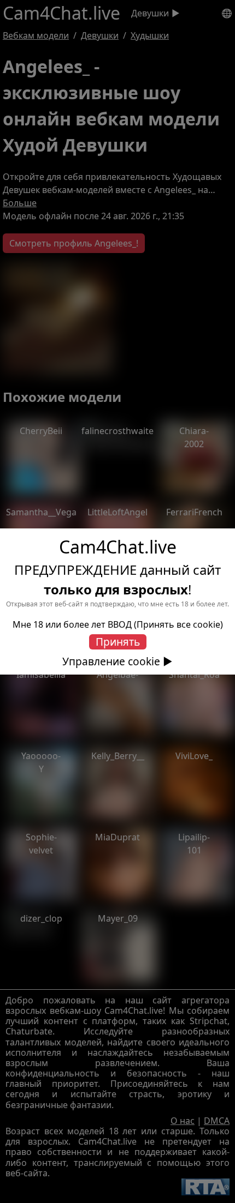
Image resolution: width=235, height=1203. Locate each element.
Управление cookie (111, 661)
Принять (118, 641)
